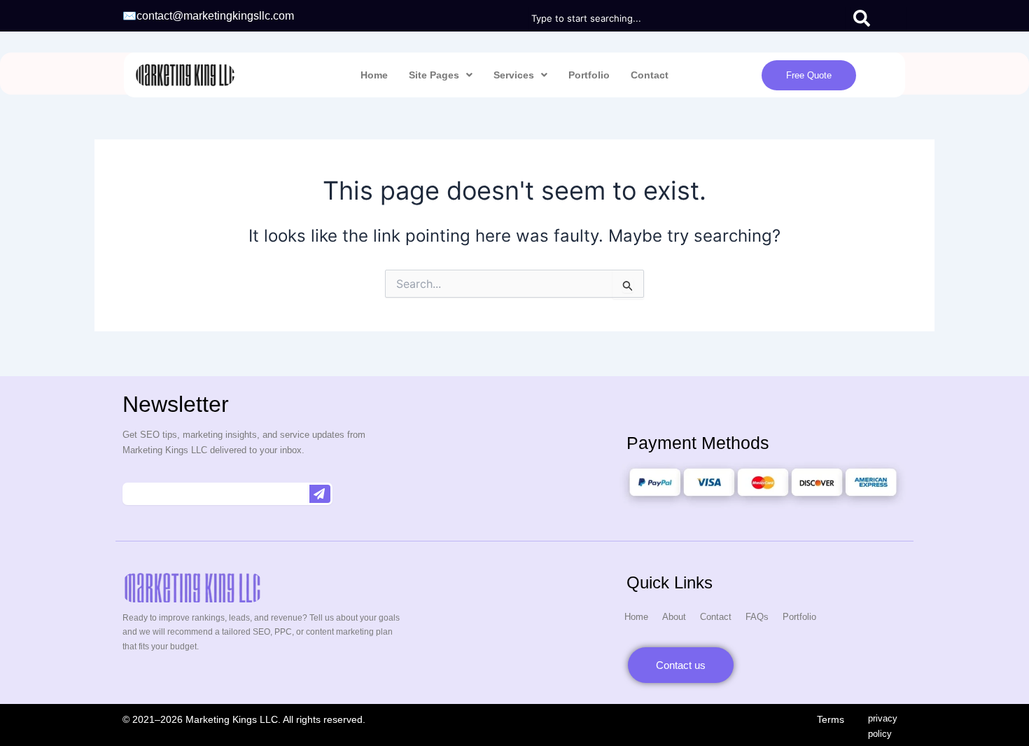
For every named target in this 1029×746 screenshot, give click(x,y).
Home (374, 75)
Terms (832, 719)
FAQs (757, 617)
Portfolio (589, 75)
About (674, 617)
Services (513, 75)
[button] (440, 75)
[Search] (878, 18)
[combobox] (686, 18)
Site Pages (434, 75)
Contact (649, 75)
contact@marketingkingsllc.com (215, 16)
